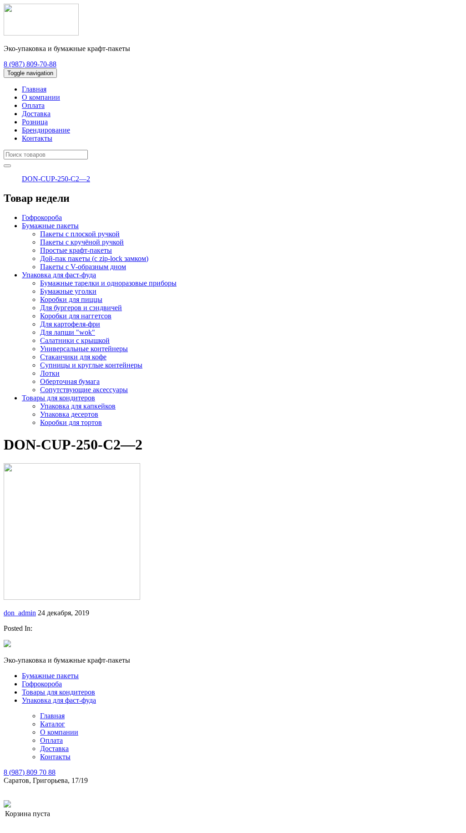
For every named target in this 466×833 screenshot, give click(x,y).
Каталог (52, 724)
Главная (34, 89)
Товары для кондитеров (58, 398)
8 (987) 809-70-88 (30, 64)
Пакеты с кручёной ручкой (82, 242)
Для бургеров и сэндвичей (81, 308)
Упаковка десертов (69, 414)
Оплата (33, 105)
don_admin (20, 613)
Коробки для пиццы (71, 299)
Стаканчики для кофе (73, 357)
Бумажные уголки (68, 291)
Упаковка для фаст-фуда (59, 275)
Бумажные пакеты (50, 226)
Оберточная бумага (70, 381)
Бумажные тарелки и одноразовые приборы (108, 283)
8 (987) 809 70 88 (30, 772)
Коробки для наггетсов (75, 316)
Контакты (37, 138)
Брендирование (46, 130)
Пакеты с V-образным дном (83, 267)
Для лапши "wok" (67, 332)
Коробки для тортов (71, 422)
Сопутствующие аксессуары (84, 390)
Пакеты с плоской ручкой (80, 234)
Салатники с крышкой (75, 340)
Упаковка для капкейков (78, 406)
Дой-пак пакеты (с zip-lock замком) (94, 258)
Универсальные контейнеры (84, 349)
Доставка (36, 114)
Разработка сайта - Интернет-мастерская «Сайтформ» (95, 804)
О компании (41, 97)
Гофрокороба (42, 217)
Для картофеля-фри (70, 324)
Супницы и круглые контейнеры (91, 365)
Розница (35, 122)
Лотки (50, 373)
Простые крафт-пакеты (76, 250)
